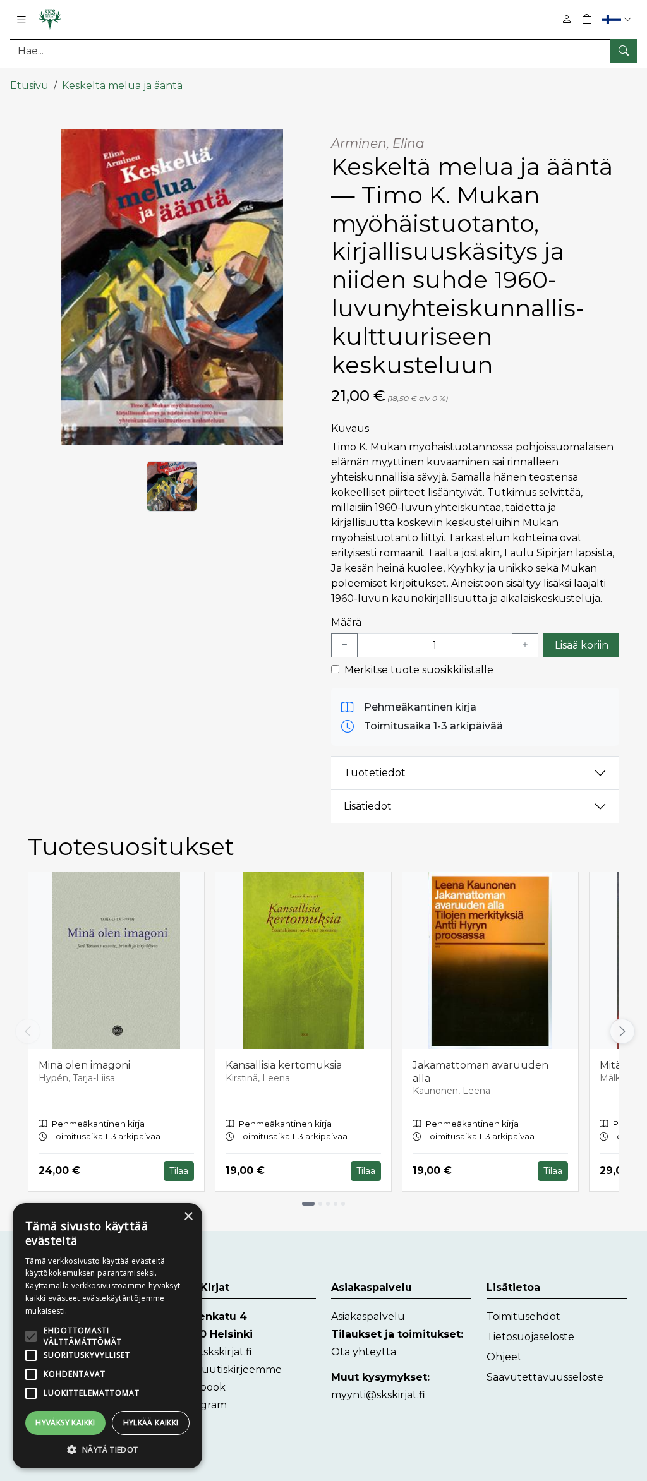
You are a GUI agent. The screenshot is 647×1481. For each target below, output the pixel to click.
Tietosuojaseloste (530, 1337)
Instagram (201, 1405)
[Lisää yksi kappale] (525, 645)
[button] (618, 19)
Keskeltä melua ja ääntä (122, 86)
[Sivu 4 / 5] (335, 1204)
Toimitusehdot (523, 1316)
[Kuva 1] (172, 486)
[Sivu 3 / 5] (328, 1204)
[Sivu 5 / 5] (343, 1204)
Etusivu (29, 86)
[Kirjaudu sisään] (567, 19)
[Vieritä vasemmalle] (27, 1031)
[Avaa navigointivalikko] (21, 19)
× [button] (188, 1216)
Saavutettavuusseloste (545, 1377)
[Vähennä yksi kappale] (344, 645)
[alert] (107, 1335)
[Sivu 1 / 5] (308, 1204)
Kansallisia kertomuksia (284, 1065)
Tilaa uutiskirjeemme (229, 1370)
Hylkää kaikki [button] (151, 1422)
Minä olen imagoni (84, 1065)
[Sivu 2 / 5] (320, 1204)
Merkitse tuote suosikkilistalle (418, 670)
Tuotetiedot (375, 773)
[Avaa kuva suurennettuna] (172, 287)
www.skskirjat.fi (214, 1352)
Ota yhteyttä (363, 1352)
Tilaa (178, 1171)
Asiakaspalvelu (368, 1316)
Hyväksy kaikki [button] (65, 1422)
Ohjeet (504, 1357)
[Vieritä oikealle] (620, 1031)
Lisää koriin (581, 645)
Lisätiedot (368, 806)
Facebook (201, 1387)
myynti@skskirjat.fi (378, 1395)
